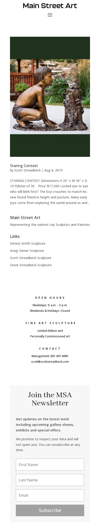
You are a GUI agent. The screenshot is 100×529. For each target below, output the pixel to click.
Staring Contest (24, 165)
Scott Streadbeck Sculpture (30, 258)
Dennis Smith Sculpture (27, 243)
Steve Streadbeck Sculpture (31, 265)
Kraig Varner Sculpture (27, 250)
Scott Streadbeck (27, 170)
